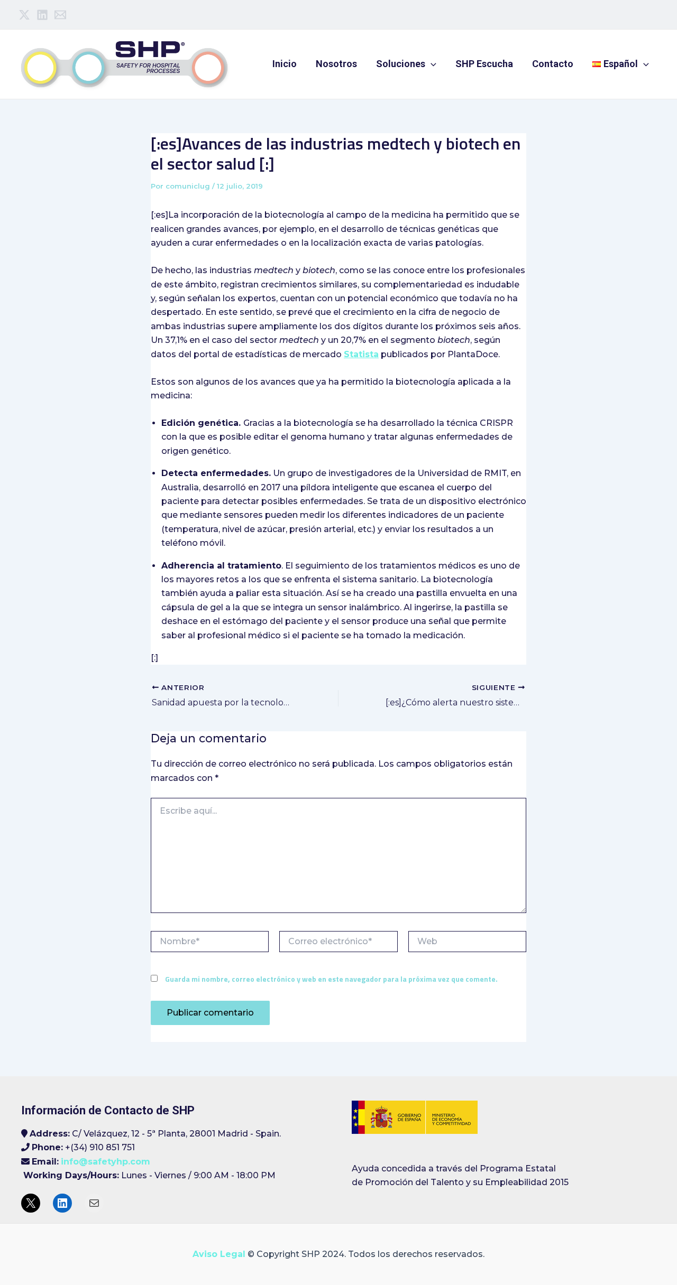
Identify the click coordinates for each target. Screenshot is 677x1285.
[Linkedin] (42, 15)
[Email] (60, 15)
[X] (30, 1203)
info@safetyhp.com (105, 1162)
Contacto (552, 63)
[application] (430, 64)
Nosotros (336, 63)
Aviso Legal (219, 1254)
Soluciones (400, 63)
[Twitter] (24, 15)
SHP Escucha (484, 63)
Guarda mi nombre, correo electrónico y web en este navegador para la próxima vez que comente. (331, 978)
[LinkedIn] (62, 1203)
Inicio (284, 63)
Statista (361, 354)
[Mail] (94, 1203)
